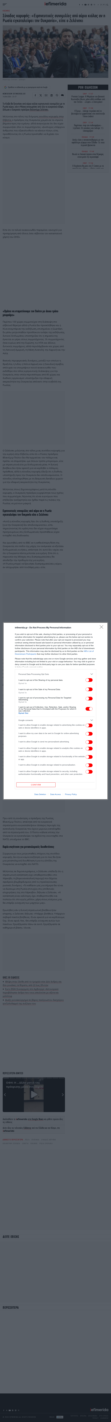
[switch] (89, 680)
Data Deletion (40, 794)
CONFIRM (36, 785)
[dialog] (55, 711)
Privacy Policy (71, 794)
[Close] (102, 627)
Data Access (55, 794)
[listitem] (55, 674)
